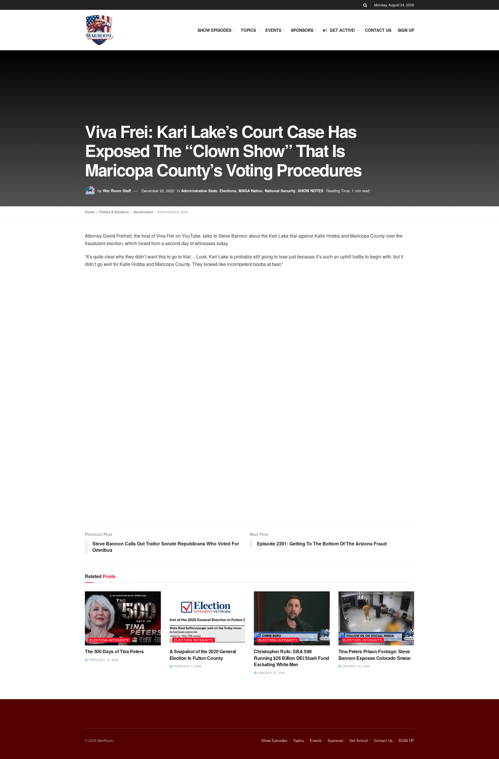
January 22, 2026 (270, 672)
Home (89, 211)
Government (143, 211)
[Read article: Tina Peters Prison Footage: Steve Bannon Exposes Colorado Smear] (376, 618)
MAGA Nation (250, 190)
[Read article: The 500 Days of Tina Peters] (123, 618)
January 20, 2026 (355, 666)
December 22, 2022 (157, 190)
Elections (227, 190)
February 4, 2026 (186, 666)
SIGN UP (406, 30)
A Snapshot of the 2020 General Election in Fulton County (203, 654)
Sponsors (302, 30)
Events (273, 30)
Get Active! (342, 30)
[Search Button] (365, 5)
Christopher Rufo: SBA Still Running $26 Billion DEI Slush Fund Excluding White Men (291, 658)
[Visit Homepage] (99, 30)
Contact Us (378, 30)
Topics (248, 30)
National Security (280, 190)
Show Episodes (214, 30)
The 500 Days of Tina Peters (114, 651)
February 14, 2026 (102, 659)
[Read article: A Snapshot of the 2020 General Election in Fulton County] (207, 618)
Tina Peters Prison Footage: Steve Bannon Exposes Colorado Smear (374, 654)
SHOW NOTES (310, 190)
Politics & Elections (114, 211)
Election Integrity (109, 640)
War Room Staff (117, 190)
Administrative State (199, 190)
